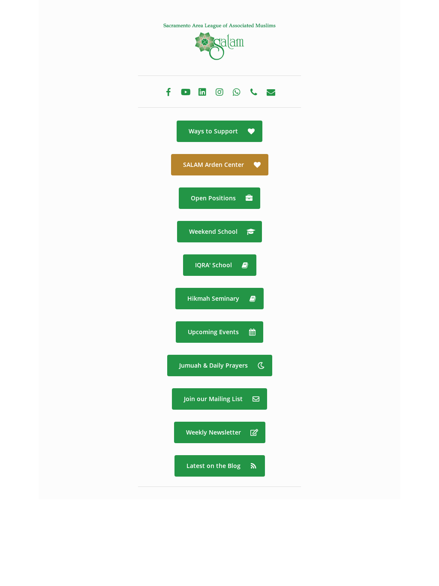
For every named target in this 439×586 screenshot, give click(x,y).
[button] (219, 131)
